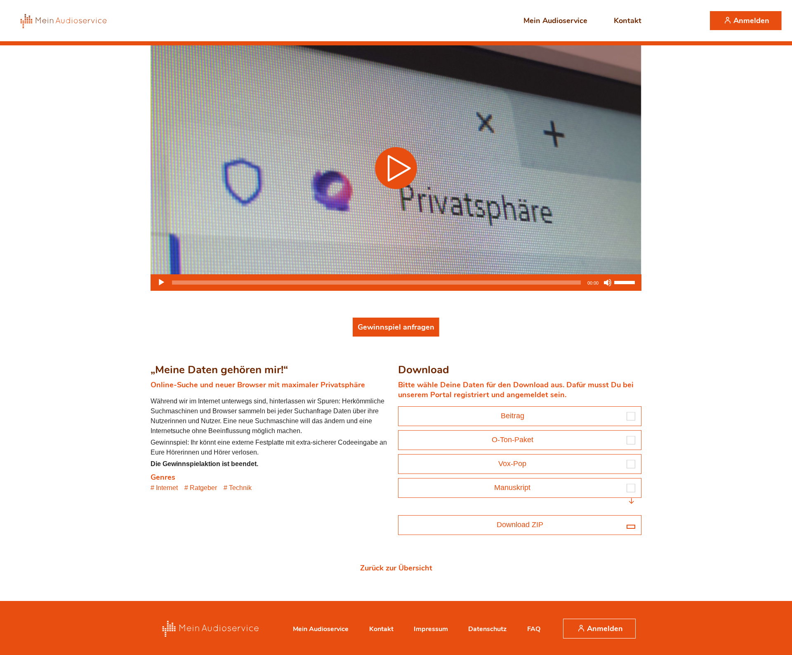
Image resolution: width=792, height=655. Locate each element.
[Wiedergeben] (161, 282)
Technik (240, 487)
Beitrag (512, 416)
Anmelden (751, 21)
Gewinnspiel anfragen (396, 327)
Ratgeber (203, 487)
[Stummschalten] (607, 282)
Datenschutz (487, 629)
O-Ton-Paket (512, 440)
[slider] (625, 281)
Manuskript (512, 487)
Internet (166, 487)
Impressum (431, 629)
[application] (396, 282)
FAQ (533, 629)
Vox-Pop (512, 463)
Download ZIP (520, 525)
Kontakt (627, 21)
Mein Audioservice (555, 21)
